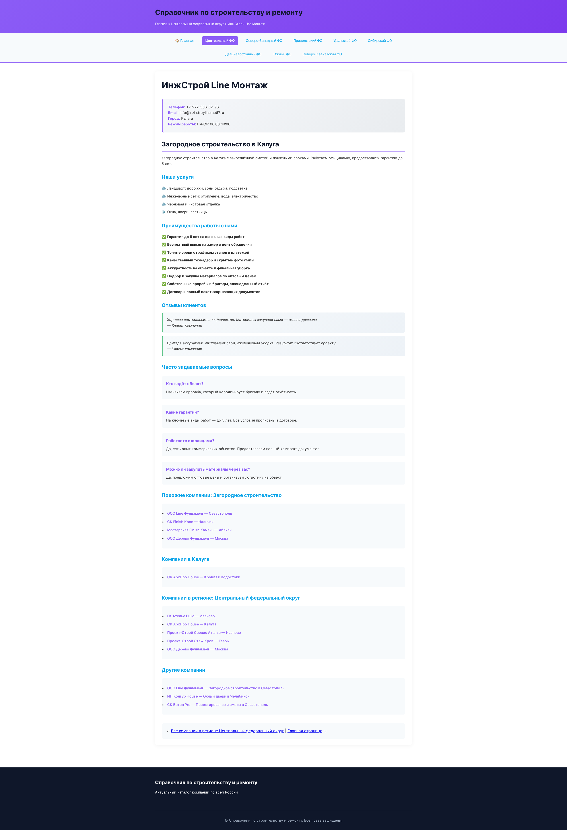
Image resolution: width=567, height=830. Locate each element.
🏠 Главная (184, 40)
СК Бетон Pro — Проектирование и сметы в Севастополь (217, 704)
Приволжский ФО (307, 40)
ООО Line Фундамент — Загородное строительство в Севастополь (225, 688)
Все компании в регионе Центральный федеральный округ (227, 730)
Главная (161, 24)
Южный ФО (282, 54)
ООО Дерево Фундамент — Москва (197, 538)
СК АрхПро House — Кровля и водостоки (203, 577)
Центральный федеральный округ (197, 24)
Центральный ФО (220, 40)
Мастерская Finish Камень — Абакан (199, 530)
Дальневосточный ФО (243, 54)
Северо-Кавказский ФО (322, 54)
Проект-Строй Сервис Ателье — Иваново (204, 632)
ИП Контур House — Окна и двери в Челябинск (208, 696)
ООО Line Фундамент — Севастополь (199, 513)
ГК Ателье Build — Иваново (191, 616)
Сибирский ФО (380, 40)
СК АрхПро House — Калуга (191, 624)
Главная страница (304, 730)
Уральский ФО (345, 40)
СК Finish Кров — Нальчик (190, 521)
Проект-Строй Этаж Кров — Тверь (198, 641)
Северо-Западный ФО (264, 40)
